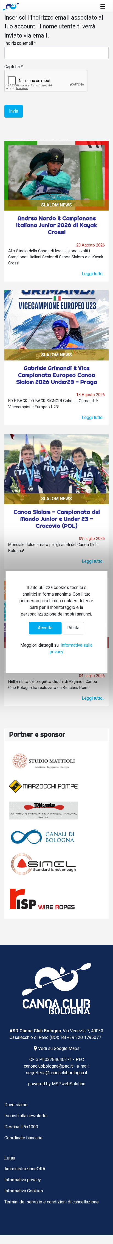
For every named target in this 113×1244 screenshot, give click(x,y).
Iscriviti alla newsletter (26, 1115)
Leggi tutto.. (93, 273)
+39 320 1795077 (84, 1037)
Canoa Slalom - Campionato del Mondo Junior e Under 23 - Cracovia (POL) (56, 518)
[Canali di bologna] (43, 836)
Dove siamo (15, 1104)
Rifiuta (73, 628)
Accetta (45, 628)
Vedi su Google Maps (58, 1048)
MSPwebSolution (68, 1083)
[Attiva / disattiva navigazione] (103, 6)
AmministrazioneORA (24, 1168)
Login (9, 1157)
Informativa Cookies (23, 1190)
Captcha (13, 66)
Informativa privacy (22, 1179)
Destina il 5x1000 (21, 1126)
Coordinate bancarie (23, 1137)
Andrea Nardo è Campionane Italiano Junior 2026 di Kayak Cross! (56, 225)
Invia (13, 111)
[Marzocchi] (43, 786)
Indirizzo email (20, 43)
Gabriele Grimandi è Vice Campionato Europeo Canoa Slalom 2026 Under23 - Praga (56, 375)
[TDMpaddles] (43, 811)
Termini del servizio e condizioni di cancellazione (51, 1202)
